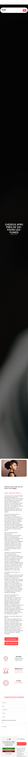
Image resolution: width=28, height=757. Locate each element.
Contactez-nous (13, 643)
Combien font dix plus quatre (8, 720)
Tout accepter (8, 748)
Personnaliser (8, 753)
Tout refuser (9, 751)
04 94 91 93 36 (18, 672)
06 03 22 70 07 (18, 670)
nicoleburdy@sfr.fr (18, 682)
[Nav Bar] (24, 10)
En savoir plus (12, 639)
